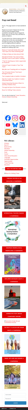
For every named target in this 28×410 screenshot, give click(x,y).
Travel (17, 95)
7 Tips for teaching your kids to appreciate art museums (14, 61)
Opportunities (8, 161)
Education (22, 95)
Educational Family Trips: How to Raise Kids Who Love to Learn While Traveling (13, 57)
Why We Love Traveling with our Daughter (14, 69)
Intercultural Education (10, 156)
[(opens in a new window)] (8, 118)
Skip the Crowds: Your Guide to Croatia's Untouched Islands (13, 79)
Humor (6, 154)
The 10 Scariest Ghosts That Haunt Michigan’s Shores (12, 72)
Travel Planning (8, 163)
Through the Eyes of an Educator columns (14, 87)
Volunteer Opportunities (11, 159)
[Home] (14, 11)
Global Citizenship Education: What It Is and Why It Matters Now (13, 83)
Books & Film (8, 147)
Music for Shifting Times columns (11, 90)
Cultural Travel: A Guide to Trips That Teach (12, 66)
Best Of (6, 145)
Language (7, 157)
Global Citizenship (12, 97)
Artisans (6, 143)
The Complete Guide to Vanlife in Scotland (14, 76)
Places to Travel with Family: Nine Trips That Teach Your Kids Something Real (13, 50)
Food (3, 97)
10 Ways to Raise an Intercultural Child (13, 54)
